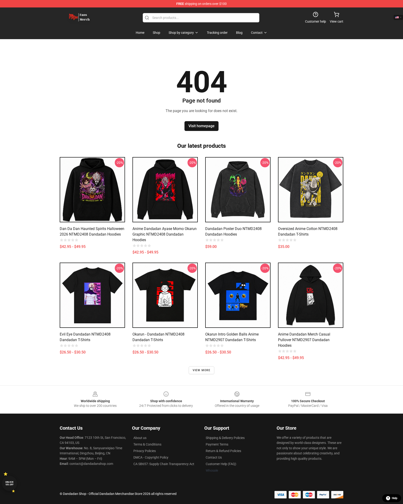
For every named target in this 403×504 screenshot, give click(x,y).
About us (139, 438)
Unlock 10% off (9, 483)
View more (202, 370)
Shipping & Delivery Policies (225, 438)
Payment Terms (217, 444)
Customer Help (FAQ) (221, 464)
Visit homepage (201, 126)
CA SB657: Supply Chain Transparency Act (163, 464)
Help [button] (394, 498)
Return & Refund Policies (223, 451)
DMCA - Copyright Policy (150, 457)
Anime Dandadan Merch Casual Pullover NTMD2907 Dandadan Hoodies (304, 340)
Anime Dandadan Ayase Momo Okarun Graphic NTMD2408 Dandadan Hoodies (164, 234)
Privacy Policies (144, 451)
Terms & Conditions (147, 444)
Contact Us (214, 457)
